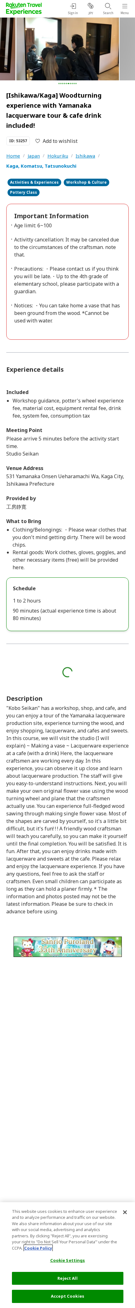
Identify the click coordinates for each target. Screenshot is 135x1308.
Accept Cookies (67, 1296)
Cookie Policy (38, 1248)
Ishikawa (85, 156)
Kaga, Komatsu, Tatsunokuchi (41, 166)
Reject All (67, 1278)
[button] (59, 83)
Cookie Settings (67, 1260)
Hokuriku (57, 156)
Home (13, 156)
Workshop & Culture (86, 182)
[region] (67, 1255)
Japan (34, 156)
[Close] (125, 1212)
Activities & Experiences (34, 182)
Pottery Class (23, 192)
